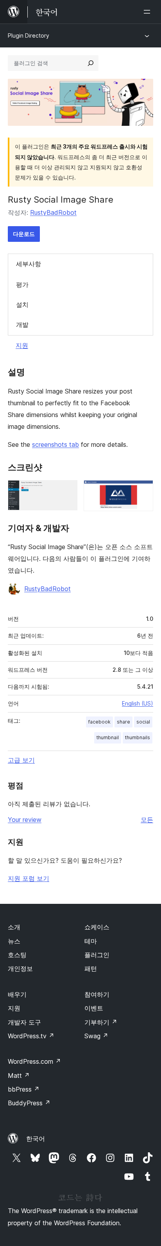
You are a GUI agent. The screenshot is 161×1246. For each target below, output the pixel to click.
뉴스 (14, 941)
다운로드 (24, 233)
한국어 (35, 1139)
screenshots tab (55, 444)
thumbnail (108, 737)
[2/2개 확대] (143, 491)
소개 (14, 927)
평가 (22, 284)
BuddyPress (29, 1103)
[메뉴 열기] (148, 12)
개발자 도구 (24, 1022)
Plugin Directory (28, 35)
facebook (99, 722)
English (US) (137, 703)
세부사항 (28, 264)
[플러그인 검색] (90, 63)
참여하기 (96, 994)
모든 (147, 819)
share (123, 722)
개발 (22, 324)
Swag (96, 1036)
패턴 (90, 968)
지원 (22, 345)
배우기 (17, 994)
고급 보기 (21, 760)
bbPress (23, 1089)
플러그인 (96, 955)
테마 (90, 941)
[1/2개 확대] (67, 491)
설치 (22, 304)
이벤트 (93, 1008)
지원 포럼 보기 (28, 878)
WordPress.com (34, 1061)
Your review (24, 819)
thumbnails (137, 737)
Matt (19, 1075)
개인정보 (20, 968)
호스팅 (17, 955)
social (143, 722)
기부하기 (100, 1022)
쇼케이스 (96, 927)
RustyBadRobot (53, 212)
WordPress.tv (31, 1036)
